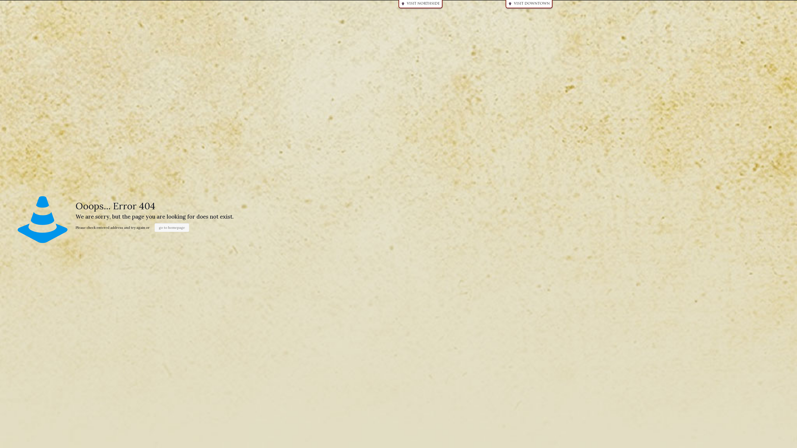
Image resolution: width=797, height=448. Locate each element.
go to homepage (172, 227)
